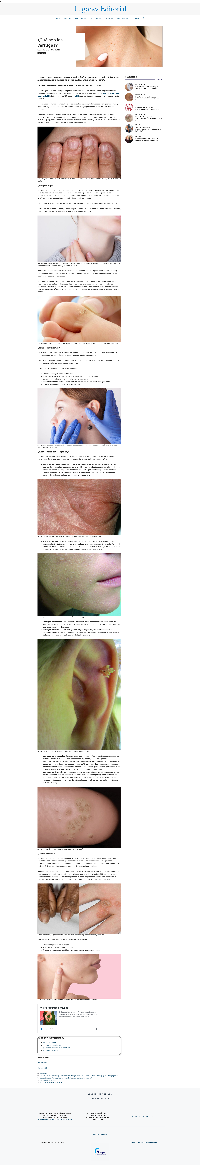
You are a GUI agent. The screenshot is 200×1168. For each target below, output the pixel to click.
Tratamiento (65, 1076)
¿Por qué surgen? (50, 1042)
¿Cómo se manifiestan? (52, 1045)
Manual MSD (42, 1068)
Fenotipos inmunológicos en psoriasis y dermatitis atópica (147, 98)
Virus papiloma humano (81, 1078)
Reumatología (95, 18)
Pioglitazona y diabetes (48, 1080)
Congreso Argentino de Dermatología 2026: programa (147, 108)
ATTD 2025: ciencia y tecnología (51, 1083)
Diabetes (67, 18)
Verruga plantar (67, 1078)
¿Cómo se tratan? (50, 1050)
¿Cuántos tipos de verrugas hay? (56, 1048)
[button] (144, 18)
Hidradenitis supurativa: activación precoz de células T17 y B (148, 119)
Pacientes (109, 18)
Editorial (135, 18)
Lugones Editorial (43, 50)
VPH (77, 96)
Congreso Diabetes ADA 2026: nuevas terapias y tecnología (147, 139)
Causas (42, 1076)
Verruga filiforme (90, 1076)
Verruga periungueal (44, 1078)
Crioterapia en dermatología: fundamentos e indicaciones (146, 87)
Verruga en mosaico (77, 1076)
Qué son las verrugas (53, 1076)
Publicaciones (122, 18)
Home (58, 18)
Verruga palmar (113, 1076)
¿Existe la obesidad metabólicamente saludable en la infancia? (148, 129)
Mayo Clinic (42, 1063)
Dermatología (80, 18)
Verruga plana (56, 1078)
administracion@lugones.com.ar (55, 1119)
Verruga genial (102, 1076)
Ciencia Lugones (100, 1134)
